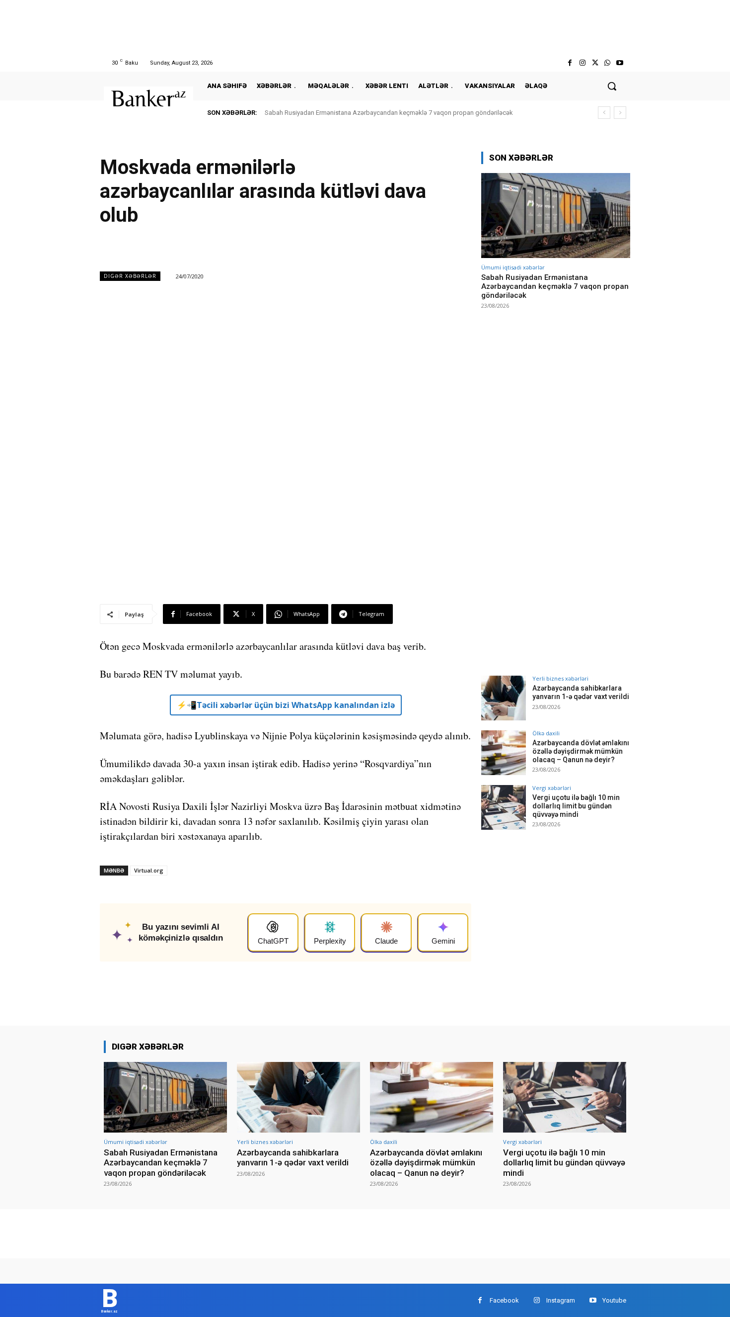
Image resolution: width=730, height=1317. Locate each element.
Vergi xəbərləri (551, 787)
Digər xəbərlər (130, 275)
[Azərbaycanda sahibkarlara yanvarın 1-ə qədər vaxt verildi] (503, 698)
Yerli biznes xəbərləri (560, 678)
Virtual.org (148, 870)
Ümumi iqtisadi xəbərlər (513, 267)
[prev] (604, 112)
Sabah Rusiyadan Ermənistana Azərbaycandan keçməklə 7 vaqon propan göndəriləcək (389, 112)
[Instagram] (582, 63)
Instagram (560, 1300)
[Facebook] (570, 63)
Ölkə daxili (546, 733)
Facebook (504, 1300)
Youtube (614, 1300)
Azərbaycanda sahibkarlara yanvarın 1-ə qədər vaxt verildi (580, 692)
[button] (611, 86)
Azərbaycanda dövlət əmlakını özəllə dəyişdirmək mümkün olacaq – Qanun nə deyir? (580, 751)
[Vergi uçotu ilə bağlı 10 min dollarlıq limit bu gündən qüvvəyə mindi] (503, 807)
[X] (594, 63)
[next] (620, 112)
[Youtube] (620, 63)
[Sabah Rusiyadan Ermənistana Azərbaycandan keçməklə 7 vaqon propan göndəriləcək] (555, 215)
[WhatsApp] (607, 63)
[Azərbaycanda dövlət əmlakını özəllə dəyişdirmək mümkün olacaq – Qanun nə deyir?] (503, 752)
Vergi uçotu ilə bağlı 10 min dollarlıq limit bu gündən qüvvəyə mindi (576, 805)
